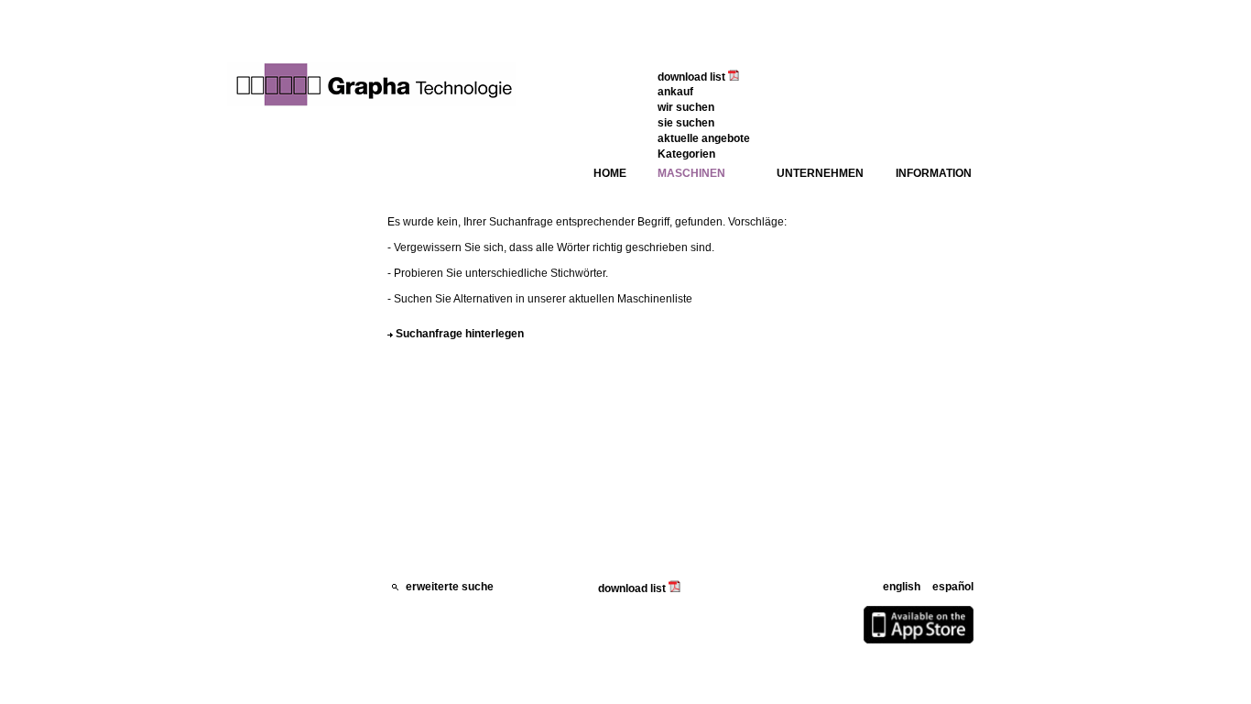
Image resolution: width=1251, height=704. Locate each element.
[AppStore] (918, 639)
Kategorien (686, 154)
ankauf (675, 91)
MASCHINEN (691, 173)
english (901, 586)
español (953, 586)
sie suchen (686, 122)
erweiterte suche (448, 586)
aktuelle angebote (704, 138)
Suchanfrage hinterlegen (460, 333)
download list (693, 77)
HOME (609, 173)
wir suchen (686, 107)
